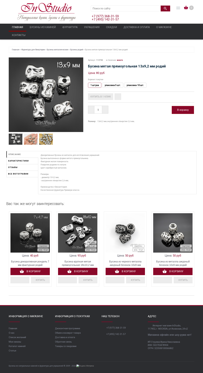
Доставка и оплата (65, 337)
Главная (13, 328)
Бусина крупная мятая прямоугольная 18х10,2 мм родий (78, 265)
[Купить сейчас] (100, 96)
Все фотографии (18, 174)
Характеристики (18, 161)
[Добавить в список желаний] (118, 96)
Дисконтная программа (67, 328)
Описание (14, 154)
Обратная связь (63, 341)
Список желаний (17, 337)
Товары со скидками (65, 346)
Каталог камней (17, 346)
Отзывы (13, 167)
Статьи (12, 350)
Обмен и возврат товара (68, 333)
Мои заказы (15, 341)
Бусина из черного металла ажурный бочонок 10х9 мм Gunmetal (125, 265)
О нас (11, 333)
